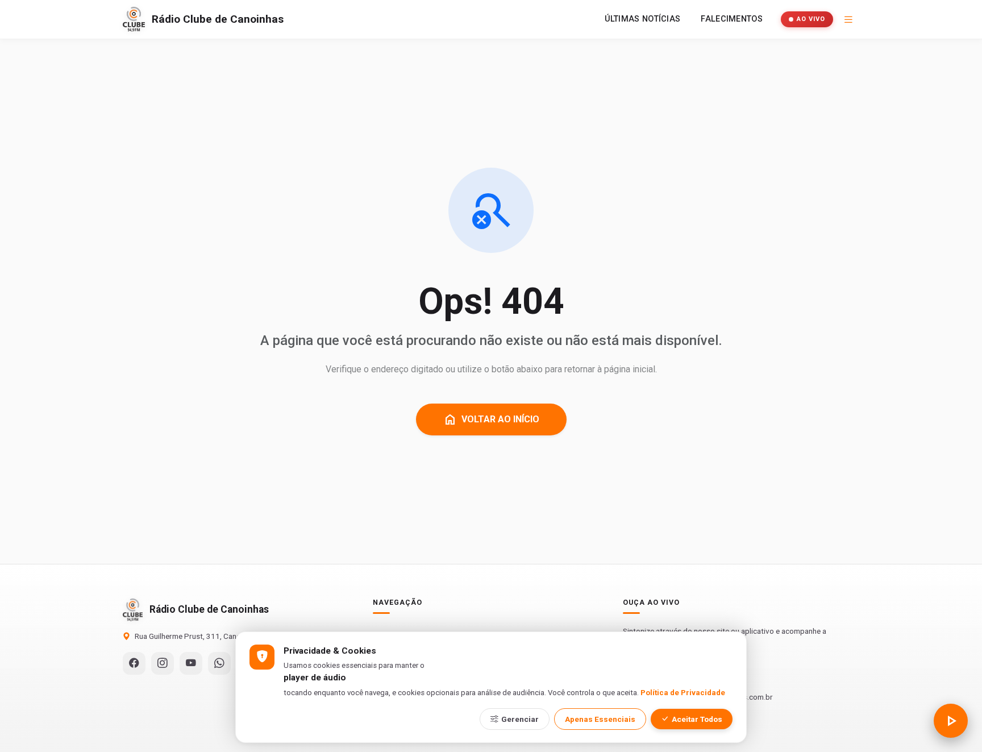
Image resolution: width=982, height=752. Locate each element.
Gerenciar (520, 719)
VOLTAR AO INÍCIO (491, 419)
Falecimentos (732, 19)
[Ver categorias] (848, 19)
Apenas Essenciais (600, 719)
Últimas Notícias (643, 19)
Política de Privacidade (682, 692)
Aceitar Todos (697, 719)
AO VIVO (811, 19)
